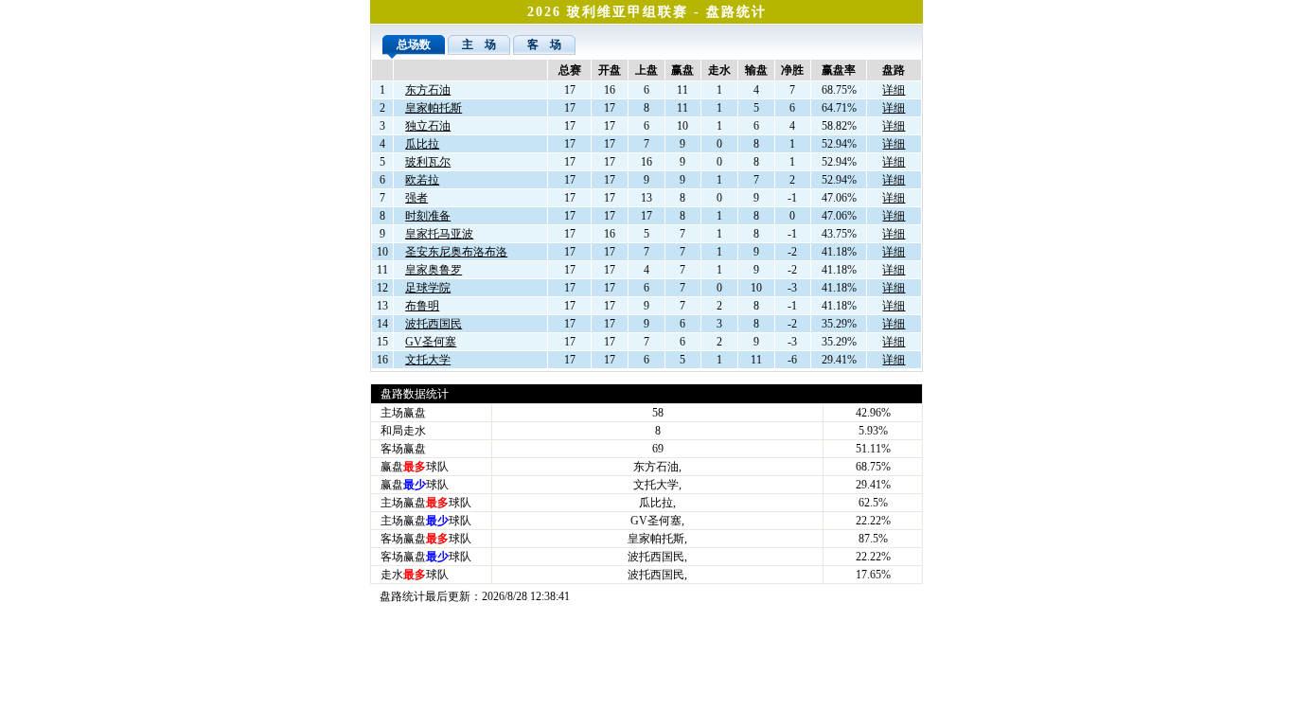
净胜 (792, 70)
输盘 (756, 70)
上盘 (646, 70)
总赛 (569, 70)
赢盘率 (839, 70)
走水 (719, 70)
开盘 (609, 70)
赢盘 (682, 70)
